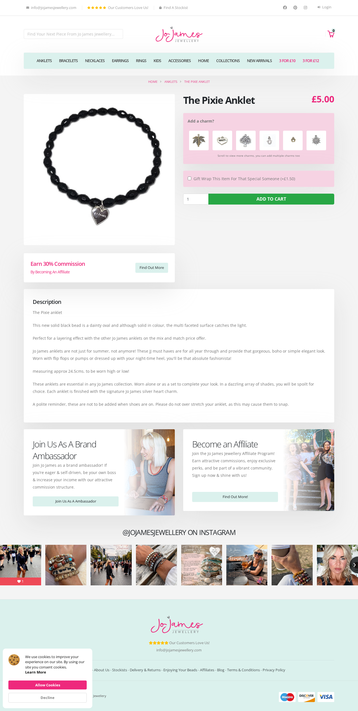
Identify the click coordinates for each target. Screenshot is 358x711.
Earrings (120, 60)
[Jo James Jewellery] (179, 33)
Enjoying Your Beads (180, 670)
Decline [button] (48, 697)
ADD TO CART (271, 199)
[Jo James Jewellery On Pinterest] (296, 7)
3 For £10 (287, 60)
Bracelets (68, 60)
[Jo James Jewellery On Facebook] (286, 7)
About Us (101, 670)
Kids (157, 60)
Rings (141, 60)
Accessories (179, 60)
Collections (228, 60)
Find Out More (152, 267)
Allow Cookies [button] (47, 684)
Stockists (119, 670)
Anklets (44, 60)
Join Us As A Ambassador (75, 501)
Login (326, 7)
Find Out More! (235, 496)
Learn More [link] (35, 672)
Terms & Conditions (243, 670)
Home (203, 60)
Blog (220, 670)
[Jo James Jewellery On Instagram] (306, 7)
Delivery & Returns (145, 670)
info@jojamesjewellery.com (179, 650)
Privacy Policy (274, 670)
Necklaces (95, 60)
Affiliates (207, 670)
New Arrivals (259, 60)
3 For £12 (311, 60)
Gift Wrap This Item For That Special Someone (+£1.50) (244, 178)
